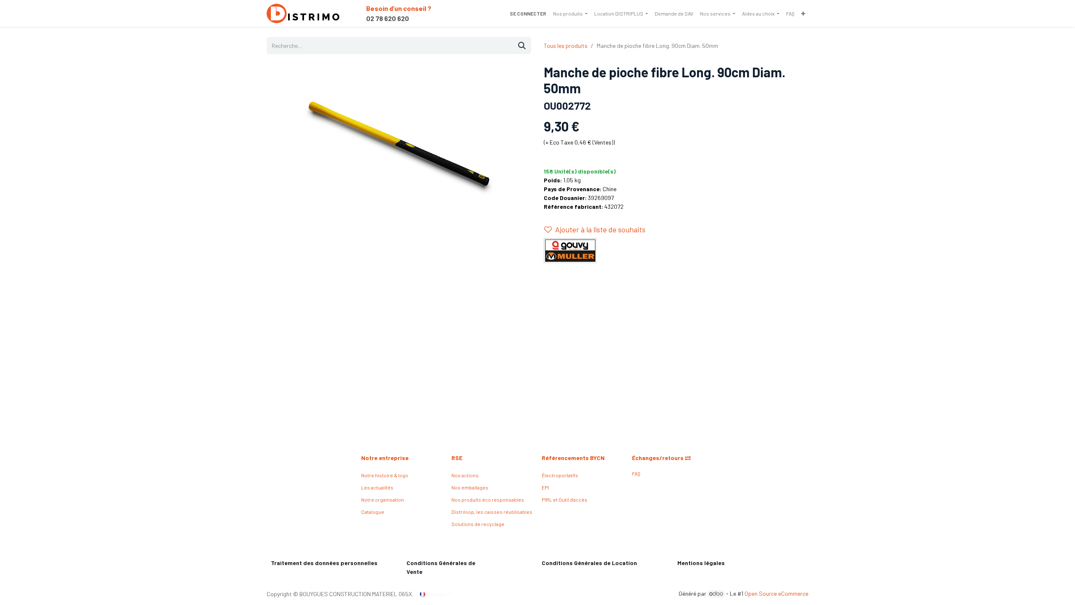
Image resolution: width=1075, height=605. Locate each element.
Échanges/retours (658, 457)
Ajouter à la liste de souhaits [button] (600, 229)
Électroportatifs (560, 475)
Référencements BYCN (573, 457)
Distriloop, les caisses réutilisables (491, 512)
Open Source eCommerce (776, 593)
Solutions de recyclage (477, 524)
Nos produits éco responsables (487, 499)
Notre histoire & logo (384, 475)
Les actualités (377, 487)
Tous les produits (565, 45)
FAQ (636, 473)
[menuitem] (570, 13)
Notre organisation (382, 499)
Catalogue (372, 512)
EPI (545, 487)
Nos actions (465, 475)
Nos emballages (469, 487)
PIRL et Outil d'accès (564, 499)
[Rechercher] (522, 45)
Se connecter (528, 13)
